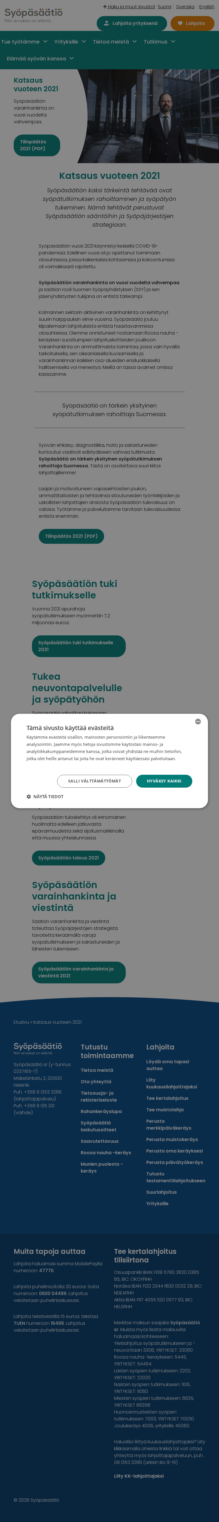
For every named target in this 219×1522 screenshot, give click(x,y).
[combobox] (198, 721)
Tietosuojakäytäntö (45, 765)
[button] (45, 796)
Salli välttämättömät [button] (94, 781)
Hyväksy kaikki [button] (164, 781)
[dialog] (109, 761)
